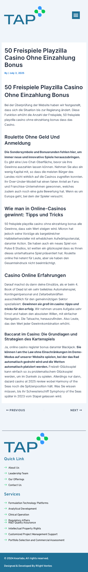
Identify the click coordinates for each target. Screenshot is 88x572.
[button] (76, 15)
